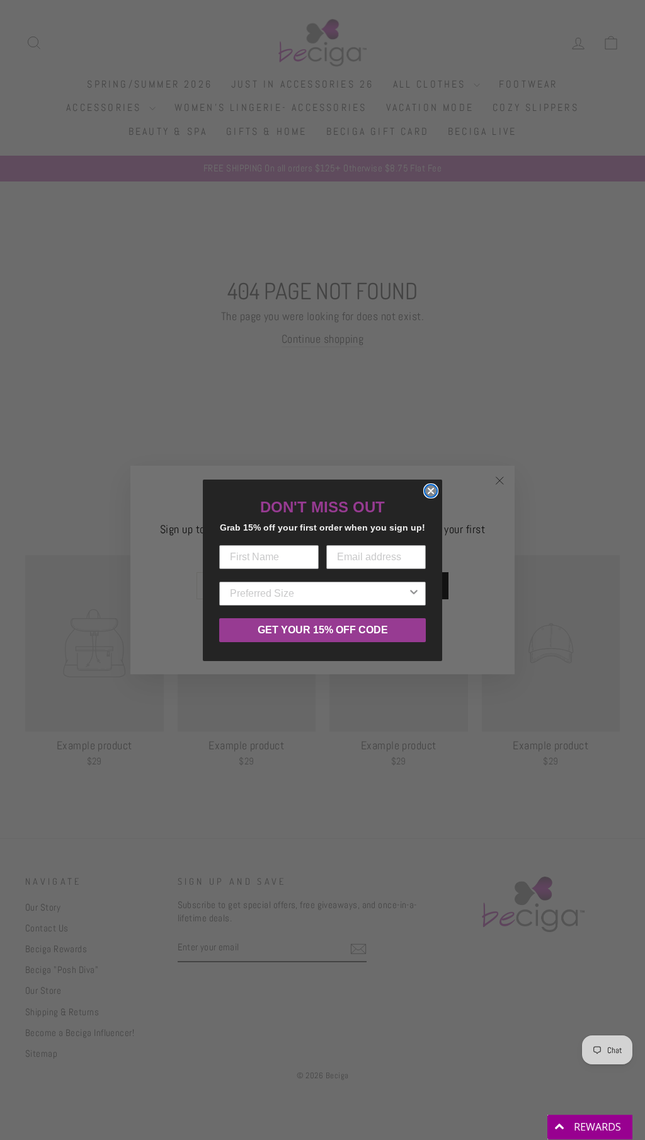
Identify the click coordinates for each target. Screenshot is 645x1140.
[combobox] (319, 593)
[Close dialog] (431, 491)
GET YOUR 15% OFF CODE (323, 630)
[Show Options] (414, 593)
